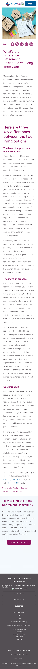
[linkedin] (22, 44)
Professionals (19, 612)
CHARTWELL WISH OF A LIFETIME (19, 625)
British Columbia (19, 634)
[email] (26, 44)
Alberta (19, 632)
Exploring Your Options (12, 479)
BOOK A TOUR (30, 3)
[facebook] (12, 44)
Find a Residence (19, 629)
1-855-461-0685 (13, 483)
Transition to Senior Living (13, 491)
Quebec (19, 639)
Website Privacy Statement (19, 650)
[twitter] (17, 44)
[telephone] (22, 4)
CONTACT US (19, 600)
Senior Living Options (22, 488)
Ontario (19, 637)
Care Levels (7, 488)
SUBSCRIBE (19, 606)
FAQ (19, 615)
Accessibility (19, 658)
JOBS (19, 618)
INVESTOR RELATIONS (19, 622)
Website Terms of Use (19, 654)
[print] (31, 44)
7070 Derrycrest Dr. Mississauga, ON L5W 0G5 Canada (18, 586)
